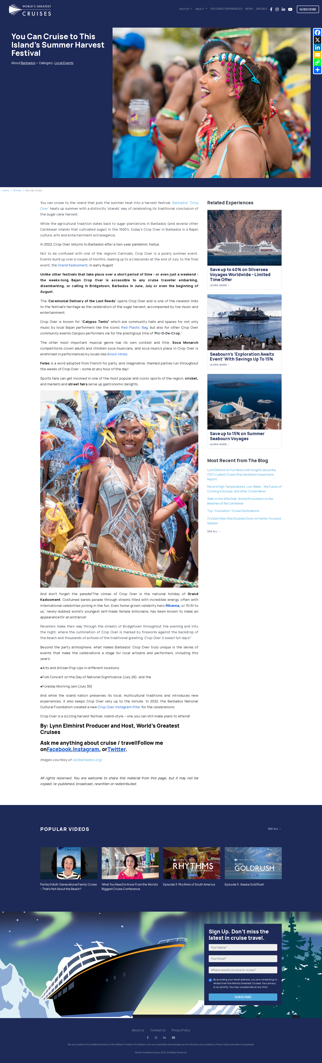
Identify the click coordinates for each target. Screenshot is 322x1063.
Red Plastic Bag (134, 327)
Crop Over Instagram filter (119, 707)
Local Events (63, 63)
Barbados (28, 63)
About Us (138, 1030)
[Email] (317, 55)
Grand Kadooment (73, 265)
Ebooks (261, 8)
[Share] (317, 69)
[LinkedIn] (317, 47)
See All (212, 531)
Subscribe (307, 9)
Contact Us (158, 1030)
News (249, 8)
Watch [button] (184, 8)
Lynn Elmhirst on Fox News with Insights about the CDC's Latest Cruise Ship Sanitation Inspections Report (241, 474)
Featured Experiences (226, 8)
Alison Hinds (117, 354)
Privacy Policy (181, 1030)
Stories (17, 190)
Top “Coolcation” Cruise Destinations (233, 511)
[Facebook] (317, 32)
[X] (317, 40)
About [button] (200, 8)
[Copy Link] (317, 62)
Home (5, 190)
